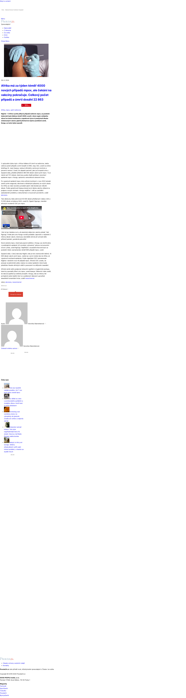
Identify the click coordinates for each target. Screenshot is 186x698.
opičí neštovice (16, 110)
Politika (6, 37)
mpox (8, 110)
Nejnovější (7, 28)
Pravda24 (3, 693)
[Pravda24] (7, 22)
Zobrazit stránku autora (9, 348)
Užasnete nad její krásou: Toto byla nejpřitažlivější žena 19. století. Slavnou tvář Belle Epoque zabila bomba (13, 431)
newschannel (29, 278)
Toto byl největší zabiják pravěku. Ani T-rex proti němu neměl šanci (13, 390)
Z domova (7, 30)
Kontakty (6, 665)
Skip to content (5, 1)
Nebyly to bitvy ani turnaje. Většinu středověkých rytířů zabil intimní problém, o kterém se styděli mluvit (14, 447)
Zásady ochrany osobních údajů (14, 663)
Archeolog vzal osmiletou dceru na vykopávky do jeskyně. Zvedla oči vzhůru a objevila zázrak (13, 416)
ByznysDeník (4, 695)
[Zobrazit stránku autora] (18, 348)
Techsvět (3, 686)
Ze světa (7, 33)
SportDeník (4, 688)
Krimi (5, 35)
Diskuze (5, 289)
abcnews (4, 195)
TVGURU (3, 691)
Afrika (3, 110)
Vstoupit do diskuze (15, 294)
